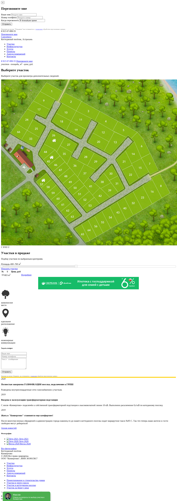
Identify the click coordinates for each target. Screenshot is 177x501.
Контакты (11, 56)
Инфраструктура (14, 46)
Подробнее (26, 275)
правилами (39, 29)
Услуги (10, 49)
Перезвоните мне (9, 34)
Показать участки (9, 269)
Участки (11, 44)
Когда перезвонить (10, 20)
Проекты (11, 51)
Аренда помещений (16, 54)
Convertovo (6, 37)
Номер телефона (9, 17)
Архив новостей (9, 428)
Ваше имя (5, 14)
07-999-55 (8, 31)
